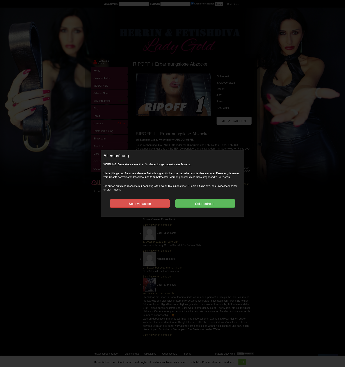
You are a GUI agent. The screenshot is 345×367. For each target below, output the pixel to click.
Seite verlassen (140, 203)
